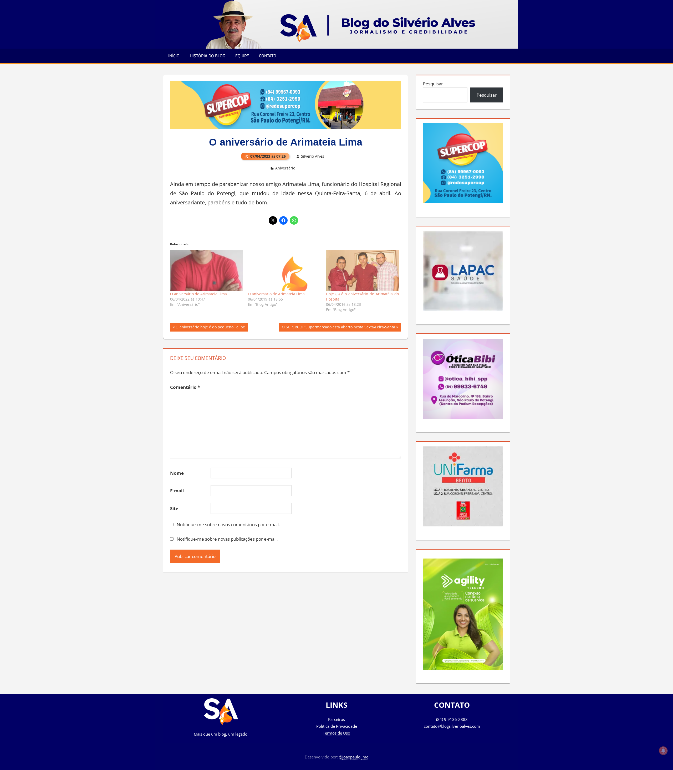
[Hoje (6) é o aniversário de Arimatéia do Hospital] (362, 270)
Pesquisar (433, 84)
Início (174, 56)
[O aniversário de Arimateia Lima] (206, 270)
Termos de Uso (336, 733)
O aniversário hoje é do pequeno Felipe (210, 328)
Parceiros (336, 719)
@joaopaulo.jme (353, 756)
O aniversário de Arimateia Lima (198, 293)
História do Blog (207, 56)
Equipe (242, 56)
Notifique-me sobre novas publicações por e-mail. (227, 539)
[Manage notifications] (663, 750)
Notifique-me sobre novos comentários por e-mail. (228, 524)
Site (174, 508)
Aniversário (285, 168)
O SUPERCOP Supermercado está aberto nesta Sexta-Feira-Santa (338, 328)
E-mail (177, 491)
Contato (267, 56)
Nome (177, 473)
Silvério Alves (312, 156)
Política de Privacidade (336, 726)
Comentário (185, 387)
